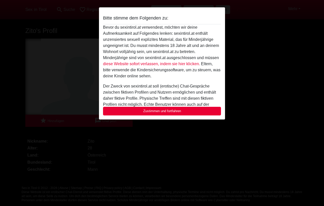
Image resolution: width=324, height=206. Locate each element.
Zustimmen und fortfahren (162, 111)
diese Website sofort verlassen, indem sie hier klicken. (151, 64)
